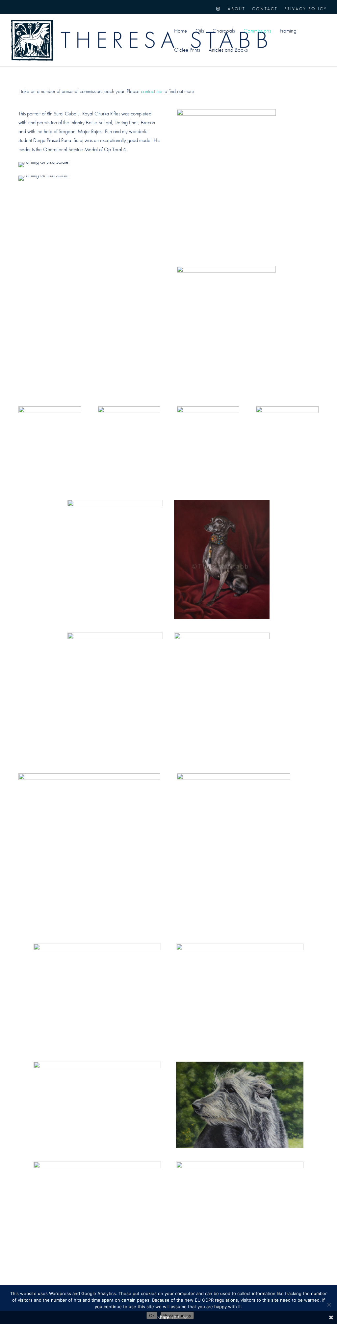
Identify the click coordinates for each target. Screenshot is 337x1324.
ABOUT (236, 9)
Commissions (257, 31)
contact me (151, 91)
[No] (328, 1304)
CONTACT (264, 9)
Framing (288, 31)
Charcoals (224, 31)
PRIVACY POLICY (305, 9)
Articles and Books (228, 50)
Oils (199, 31)
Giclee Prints (187, 50)
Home (180, 31)
